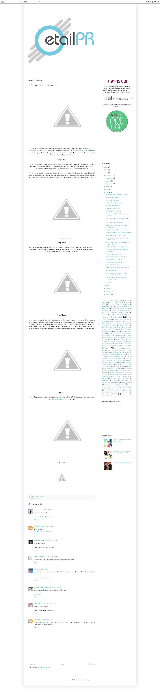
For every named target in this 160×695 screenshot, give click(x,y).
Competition (116, 317)
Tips (116, 390)
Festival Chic (117, 333)
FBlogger (110, 331)
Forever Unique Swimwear (118, 341)
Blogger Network (107, 306)
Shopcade (105, 380)
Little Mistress (116, 358)
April (107, 286)
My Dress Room (121, 366)
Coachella (117, 314)
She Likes (126, 378)
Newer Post (32, 664)
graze (123, 345)
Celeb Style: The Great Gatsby (122, 462)
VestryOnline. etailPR (114, 392)
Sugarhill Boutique (127, 382)
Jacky (35, 510)
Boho (121, 308)
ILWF (103, 352)
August (108, 186)
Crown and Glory (106, 319)
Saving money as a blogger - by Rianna (117, 194)
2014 (106, 170)
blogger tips (118, 306)
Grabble (118, 345)
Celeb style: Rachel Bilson (113, 265)
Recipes (104, 378)
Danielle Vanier (126, 319)
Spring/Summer (106, 382)
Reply (35, 519)
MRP (108, 366)
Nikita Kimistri (38, 603)
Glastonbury (107, 345)
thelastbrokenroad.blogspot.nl (43, 531)
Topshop (121, 390)
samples (118, 378)
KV (35, 569)
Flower (105, 339)
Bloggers (126, 306)
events (109, 329)
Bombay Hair (105, 310)
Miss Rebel (127, 362)
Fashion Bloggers (119, 329)
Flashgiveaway (123, 337)
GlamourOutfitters (127, 343)
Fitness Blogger (114, 337)
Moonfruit (110, 364)
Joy (125, 354)
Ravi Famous (126, 376)
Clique (111, 314)
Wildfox (104, 396)
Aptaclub (120, 300)
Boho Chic (127, 308)
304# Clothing (105, 300)
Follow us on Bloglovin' (112, 197)
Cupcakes (116, 319)
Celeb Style (116, 313)
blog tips (121, 304)
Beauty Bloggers (112, 305)
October (108, 181)
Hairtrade (121, 348)
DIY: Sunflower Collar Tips (113, 211)
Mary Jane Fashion (125, 360)
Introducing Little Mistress (113, 254)
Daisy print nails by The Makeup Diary (117, 230)
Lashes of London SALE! (113, 205)
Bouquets (119, 310)
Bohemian (115, 308)
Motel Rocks (127, 364)
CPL (129, 317)
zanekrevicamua (39, 540)
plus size (128, 372)
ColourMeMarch (125, 314)
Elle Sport (127, 323)
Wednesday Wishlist (109, 394)
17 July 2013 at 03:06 (47, 619)
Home (62, 664)
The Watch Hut (108, 390)
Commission (105, 317)
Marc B (115, 360)
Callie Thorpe (107, 312)
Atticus (126, 300)
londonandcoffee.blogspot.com (43, 517)
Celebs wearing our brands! (114, 259)
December (109, 175)
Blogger (127, 305)
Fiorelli (106, 337)
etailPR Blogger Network (111, 327)
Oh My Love (118, 368)
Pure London (122, 374)
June (107, 192)
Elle (111, 323)
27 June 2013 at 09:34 (49, 603)
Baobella (119, 302)
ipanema (104, 354)
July (107, 189)
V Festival (127, 390)
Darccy (104, 321)
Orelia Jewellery (114, 370)
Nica (112, 368)
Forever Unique (120, 339)
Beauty (104, 305)
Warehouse (126, 392)
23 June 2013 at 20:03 (54, 587)
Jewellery (120, 354)
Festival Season (119, 335)
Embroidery (105, 325)
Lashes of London (116, 356)
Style (118, 382)
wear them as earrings (62, 399)
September (109, 184)
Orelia (105, 370)
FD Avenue (124, 331)
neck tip (45, 622)
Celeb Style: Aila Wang (112, 200)
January (108, 294)
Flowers (111, 339)
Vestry (103, 392)
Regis (112, 378)
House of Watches (119, 350)
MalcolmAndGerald (107, 360)
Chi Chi (126, 313)
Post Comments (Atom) (43, 667)
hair (116, 348)
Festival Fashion (108, 335)
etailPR (106, 86)
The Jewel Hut (115, 386)
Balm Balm (112, 302)
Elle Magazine (118, 323)
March (108, 288)
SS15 (113, 382)
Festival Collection (127, 333)
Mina (120, 362)
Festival (110, 333)
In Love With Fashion (114, 352)
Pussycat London (106, 376)
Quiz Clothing (116, 376)
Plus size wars (105, 374)
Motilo (103, 366)
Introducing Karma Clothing (114, 262)
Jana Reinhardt (112, 354)
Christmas (105, 314)
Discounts (110, 321)
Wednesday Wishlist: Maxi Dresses (116, 247)
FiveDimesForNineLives (41, 587)
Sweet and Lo (38, 594)
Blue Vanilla (106, 308)
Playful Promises (120, 372)
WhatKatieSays (125, 394)
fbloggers (116, 331)
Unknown (37, 526)
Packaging (123, 370)
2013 (106, 173)
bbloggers (126, 303)
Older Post (91, 664)
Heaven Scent (110, 350)
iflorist (128, 350)
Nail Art (129, 366)
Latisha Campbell (39, 556)
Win (109, 396)
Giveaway (109, 343)
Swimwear (106, 384)
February (109, 291)
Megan (63, 462)
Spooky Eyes (124, 380)
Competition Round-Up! (113, 208)
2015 (106, 167)
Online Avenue (128, 368)
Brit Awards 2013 (127, 310)
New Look (106, 368)
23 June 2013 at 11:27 (44, 510)
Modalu (104, 364)
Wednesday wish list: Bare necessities (117, 268)
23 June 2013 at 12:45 (51, 540)
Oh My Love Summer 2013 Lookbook (116, 257)
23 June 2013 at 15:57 (51, 556)
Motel (118, 364)
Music (113, 366)
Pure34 (128, 374)
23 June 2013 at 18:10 (42, 569)
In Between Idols (80, 150)
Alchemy (113, 300)
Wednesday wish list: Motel (114, 203)
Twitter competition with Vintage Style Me (118, 232)
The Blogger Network (118, 384)
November (109, 178)
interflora (127, 352)
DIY (117, 321)
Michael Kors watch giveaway (109, 362)
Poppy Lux (114, 374)
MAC (127, 358)
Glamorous (117, 343)
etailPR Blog (124, 325)
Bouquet (113, 310)
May (107, 283)
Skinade (115, 380)
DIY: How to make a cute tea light (116, 235)
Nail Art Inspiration (111, 270)
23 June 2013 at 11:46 (47, 526)
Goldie (113, 345)
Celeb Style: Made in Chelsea (114, 223)
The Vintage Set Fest (113, 388)
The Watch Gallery (126, 388)
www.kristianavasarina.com (42, 578)
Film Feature (128, 335)
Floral (130, 337)
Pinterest (111, 372)
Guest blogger (37, 498)
